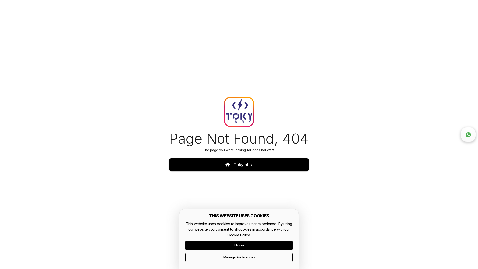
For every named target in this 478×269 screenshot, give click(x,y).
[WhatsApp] (468, 134)
